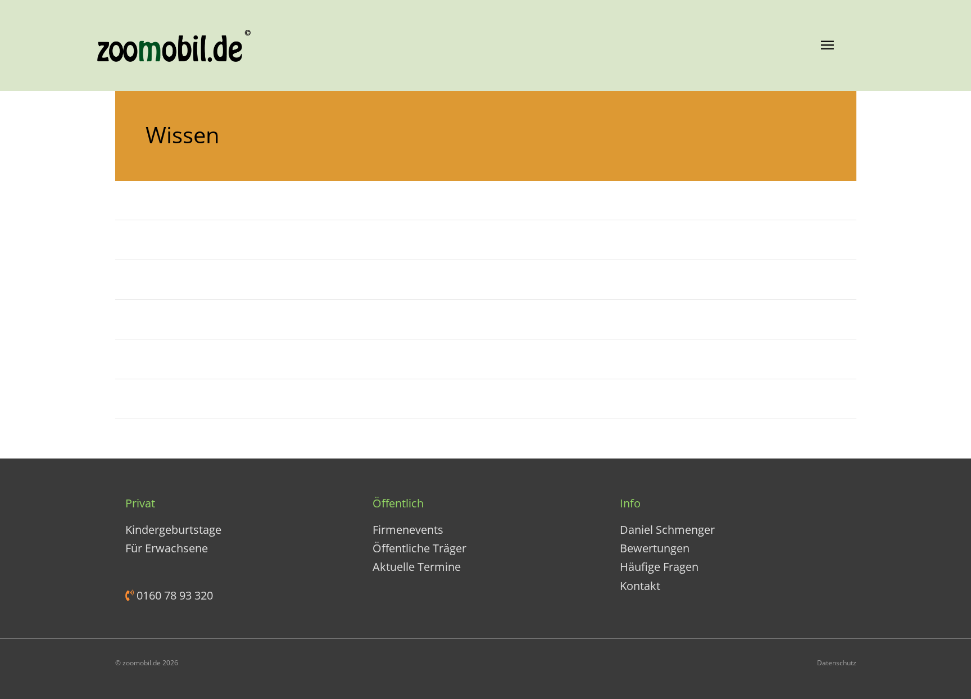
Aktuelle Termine (417, 566)
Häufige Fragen (659, 566)
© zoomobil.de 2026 (146, 663)
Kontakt (640, 585)
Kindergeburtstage (173, 529)
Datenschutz (836, 663)
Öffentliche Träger (419, 548)
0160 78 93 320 (173, 595)
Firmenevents (408, 529)
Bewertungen (654, 548)
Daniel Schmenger (667, 529)
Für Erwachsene (166, 548)
